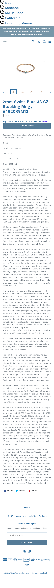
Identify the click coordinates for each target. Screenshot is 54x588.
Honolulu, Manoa (18, 23)
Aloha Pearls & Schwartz (19, 573)
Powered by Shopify (40, 573)
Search (27, 507)
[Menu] (49, 41)
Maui (8, 2)
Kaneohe (12, 8)
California (12, 18)
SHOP (10, 516)
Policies (42, 516)
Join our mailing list (27, 524)
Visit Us (32, 516)
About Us (20, 516)
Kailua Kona (14, 13)
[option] (13, 92)
